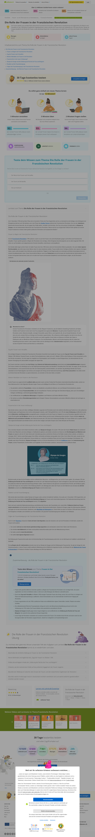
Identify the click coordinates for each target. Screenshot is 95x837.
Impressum (52, 820)
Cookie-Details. (70, 780)
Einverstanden (48, 799)
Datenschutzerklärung (55, 780)
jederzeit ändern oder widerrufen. (31, 792)
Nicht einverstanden (48, 811)
